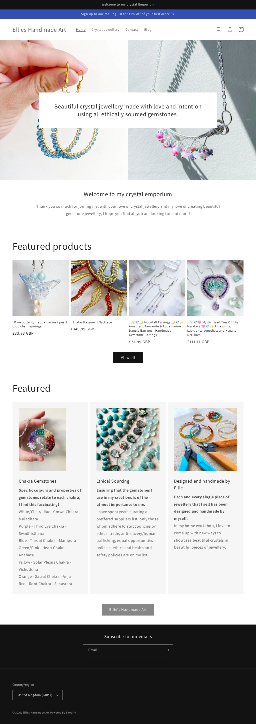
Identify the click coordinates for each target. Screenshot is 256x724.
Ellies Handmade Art (36, 712)
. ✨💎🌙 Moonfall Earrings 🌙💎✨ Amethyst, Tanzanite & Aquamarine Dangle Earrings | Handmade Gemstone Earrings (156, 328)
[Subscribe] (167, 650)
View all (128, 357)
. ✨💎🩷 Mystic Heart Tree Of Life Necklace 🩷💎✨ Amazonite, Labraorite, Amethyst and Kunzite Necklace (212, 328)
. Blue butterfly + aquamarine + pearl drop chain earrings (39, 324)
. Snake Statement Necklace (91, 322)
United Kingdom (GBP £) (35, 695)
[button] (219, 29)
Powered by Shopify (63, 712)
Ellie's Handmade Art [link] (128, 609)
